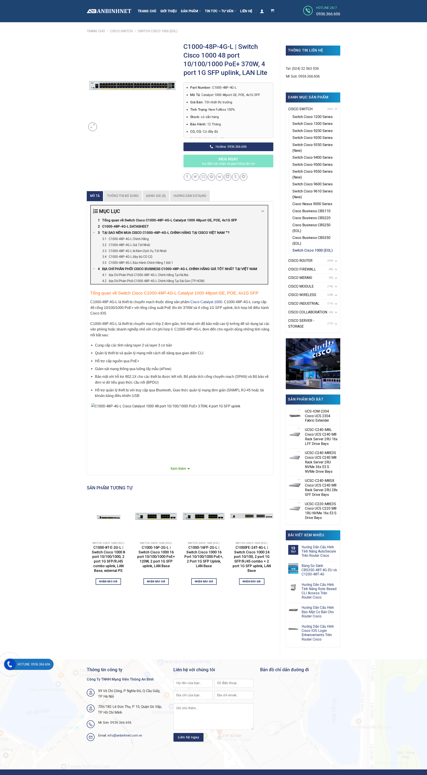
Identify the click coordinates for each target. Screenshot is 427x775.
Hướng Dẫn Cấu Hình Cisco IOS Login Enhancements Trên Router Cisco (318, 632)
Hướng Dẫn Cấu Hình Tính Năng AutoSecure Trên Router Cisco (319, 551)
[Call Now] (9, 664)
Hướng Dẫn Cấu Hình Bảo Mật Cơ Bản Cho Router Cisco (318, 611)
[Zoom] (92, 126)
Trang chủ (147, 11)
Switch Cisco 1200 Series (312, 117)
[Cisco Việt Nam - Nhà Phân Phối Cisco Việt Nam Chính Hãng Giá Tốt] (109, 11)
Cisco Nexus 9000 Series (312, 204)
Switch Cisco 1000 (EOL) (157, 31)
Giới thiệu (168, 11)
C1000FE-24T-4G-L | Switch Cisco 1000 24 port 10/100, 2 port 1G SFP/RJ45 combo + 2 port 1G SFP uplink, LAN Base (252, 559)
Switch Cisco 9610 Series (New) (312, 194)
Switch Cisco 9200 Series (312, 131)
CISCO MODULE (301, 286)
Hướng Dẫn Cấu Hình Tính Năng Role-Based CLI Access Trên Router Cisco (319, 591)
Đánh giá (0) (156, 196)
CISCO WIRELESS (302, 295)
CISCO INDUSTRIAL (303, 303)
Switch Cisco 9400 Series (312, 157)
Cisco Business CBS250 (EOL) (311, 228)
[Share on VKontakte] (219, 177)
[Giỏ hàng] (272, 11)
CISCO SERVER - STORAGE (301, 323)
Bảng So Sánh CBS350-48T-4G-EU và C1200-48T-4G (319, 570)
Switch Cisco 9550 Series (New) (312, 174)
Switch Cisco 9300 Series (312, 138)
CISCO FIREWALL (302, 269)
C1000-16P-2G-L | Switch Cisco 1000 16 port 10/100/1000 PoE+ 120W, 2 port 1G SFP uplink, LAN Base (156, 556)
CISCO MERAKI (300, 278)
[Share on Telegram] (243, 177)
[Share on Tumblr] (235, 177)
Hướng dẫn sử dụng (190, 196)
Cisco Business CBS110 (311, 211)
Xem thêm (178, 469)
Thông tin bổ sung (123, 196)
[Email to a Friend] (203, 177)
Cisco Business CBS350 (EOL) (311, 241)
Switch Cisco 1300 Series (312, 124)
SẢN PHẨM (189, 11)
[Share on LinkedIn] (227, 177)
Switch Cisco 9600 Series (312, 184)
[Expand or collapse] (263, 211)
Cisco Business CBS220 (311, 218)
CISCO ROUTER (300, 260)
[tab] (95, 195)
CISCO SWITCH (121, 31)
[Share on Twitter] (195, 177)
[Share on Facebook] (187, 177)
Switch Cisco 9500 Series (312, 164)
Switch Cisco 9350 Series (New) (312, 148)
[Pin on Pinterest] (211, 177)
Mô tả (95, 196)
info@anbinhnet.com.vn (125, 735)
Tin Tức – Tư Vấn (219, 11)
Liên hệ (246, 11)
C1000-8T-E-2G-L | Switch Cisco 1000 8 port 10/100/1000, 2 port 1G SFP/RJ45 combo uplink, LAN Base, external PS (108, 559)
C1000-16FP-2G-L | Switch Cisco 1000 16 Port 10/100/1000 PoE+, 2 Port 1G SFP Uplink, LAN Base (203, 556)
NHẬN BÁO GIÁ (108, 581)
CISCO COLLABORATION (307, 312)
